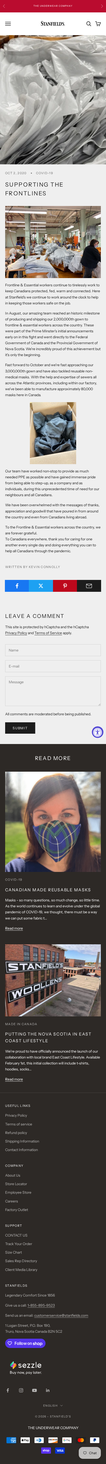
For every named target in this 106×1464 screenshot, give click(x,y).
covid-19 (44, 173)
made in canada (21, 1024)
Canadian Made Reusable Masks (48, 889)
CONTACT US (16, 1235)
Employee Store (18, 1192)
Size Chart (13, 1252)
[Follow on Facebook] (7, 1390)
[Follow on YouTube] (34, 1390)
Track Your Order (18, 1243)
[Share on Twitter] (41, 586)
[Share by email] (89, 586)
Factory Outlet (16, 1209)
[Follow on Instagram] (21, 1390)
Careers (11, 1201)
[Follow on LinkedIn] (47, 1390)
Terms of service (18, 1124)
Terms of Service (48, 633)
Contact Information (21, 1149)
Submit (20, 728)
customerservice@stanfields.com (61, 1315)
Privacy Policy (16, 633)
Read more (14, 928)
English (50, 1405)
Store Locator (16, 1184)
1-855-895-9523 (41, 1305)
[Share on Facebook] (17, 586)
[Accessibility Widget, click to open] (97, 732)
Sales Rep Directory (21, 1261)
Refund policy (16, 1132)
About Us (12, 1175)
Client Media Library (21, 1269)
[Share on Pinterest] (65, 586)
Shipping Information (22, 1141)
